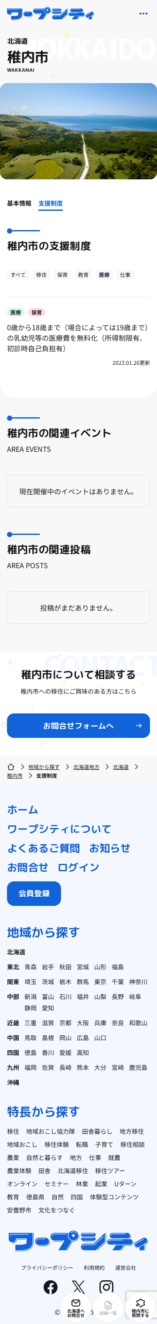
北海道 (121, 766)
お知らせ (110, 848)
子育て (104, 1144)
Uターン (125, 1184)
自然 (57, 1197)
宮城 (83, 966)
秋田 (65, 966)
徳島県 (35, 1197)
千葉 (118, 981)
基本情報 (19, 203)
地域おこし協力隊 (50, 1131)
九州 (13, 1067)
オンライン (22, 1184)
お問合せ (28, 867)
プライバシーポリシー (47, 1267)
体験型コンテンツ (114, 1197)
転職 (82, 1144)
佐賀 (48, 1067)
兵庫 (100, 1022)
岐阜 (135, 996)
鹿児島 (138, 1067)
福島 (118, 966)
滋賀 (48, 1022)
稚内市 (15, 775)
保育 (62, 274)
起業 (101, 1184)
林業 (82, 1184)
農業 (13, 1157)
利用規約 (94, 1267)
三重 (30, 1022)
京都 (65, 1022)
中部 (13, 996)
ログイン (78, 867)
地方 (76, 1157)
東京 (100, 981)
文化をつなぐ (56, 1210)
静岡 (30, 1007)
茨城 (48, 981)
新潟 (30, 996)
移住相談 (132, 1144)
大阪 (83, 1022)
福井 (83, 996)
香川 (48, 1052)
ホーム (22, 809)
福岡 (30, 1067)
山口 (100, 1037)
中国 (13, 1037)
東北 (13, 966)
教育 (83, 274)
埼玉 (30, 981)
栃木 (65, 981)
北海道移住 (73, 1170)
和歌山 (138, 1022)
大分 (100, 1067)
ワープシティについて (59, 828)
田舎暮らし (97, 1131)
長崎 (65, 1067)
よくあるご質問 (43, 848)
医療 (104, 274)
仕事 (125, 274)
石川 (65, 996)
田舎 (44, 1170)
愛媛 (65, 1052)
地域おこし (22, 1144)
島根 (48, 1037)
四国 (13, 1052)
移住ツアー (110, 1170)
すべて (18, 274)
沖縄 (13, 1082)
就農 (114, 1157)
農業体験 (19, 1170)
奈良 (118, 1022)
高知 (83, 1052)
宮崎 (118, 1067)
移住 (41, 274)
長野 (118, 996)
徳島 (30, 1052)
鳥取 (30, 1037)
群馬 (83, 981)
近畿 (13, 1022)
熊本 (83, 1067)
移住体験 (56, 1144)
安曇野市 (19, 1210)
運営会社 (125, 1267)
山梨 (100, 996)
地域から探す (44, 766)
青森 (30, 966)
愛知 (48, 1007)
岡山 (65, 1037)
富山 (48, 996)
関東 (13, 981)
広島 (83, 1037)
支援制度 (50, 203)
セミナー (56, 1184)
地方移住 (131, 1131)
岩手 (48, 966)
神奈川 (138, 981)
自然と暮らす (44, 1157)
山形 (100, 966)
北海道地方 (86, 766)
